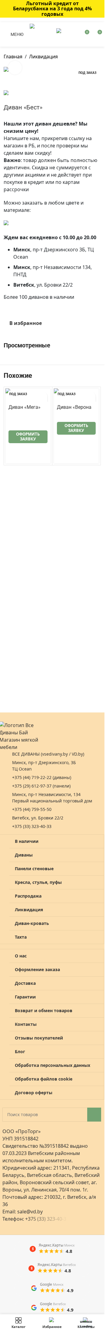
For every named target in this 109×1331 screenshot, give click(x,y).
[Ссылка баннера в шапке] (52, 9)
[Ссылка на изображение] (36, 223)
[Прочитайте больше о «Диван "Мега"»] (42, 396)
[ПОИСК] (94, 1115)
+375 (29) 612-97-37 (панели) (41, 786)
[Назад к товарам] (90, 56)
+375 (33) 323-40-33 (31, 826)
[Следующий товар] (97, 56)
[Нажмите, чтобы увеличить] (15, 67)
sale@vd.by (30, 1211)
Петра (64, 415)
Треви (15, 415)
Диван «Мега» (24, 407)
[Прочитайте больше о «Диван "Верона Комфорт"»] (90, 396)
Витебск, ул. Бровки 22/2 (37, 818)
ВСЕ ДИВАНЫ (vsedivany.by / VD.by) (48, 754)
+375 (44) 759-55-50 (31, 809)
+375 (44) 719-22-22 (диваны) (41, 777)
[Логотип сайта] (40, 33)
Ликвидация (43, 56)
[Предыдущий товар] (82, 56)
